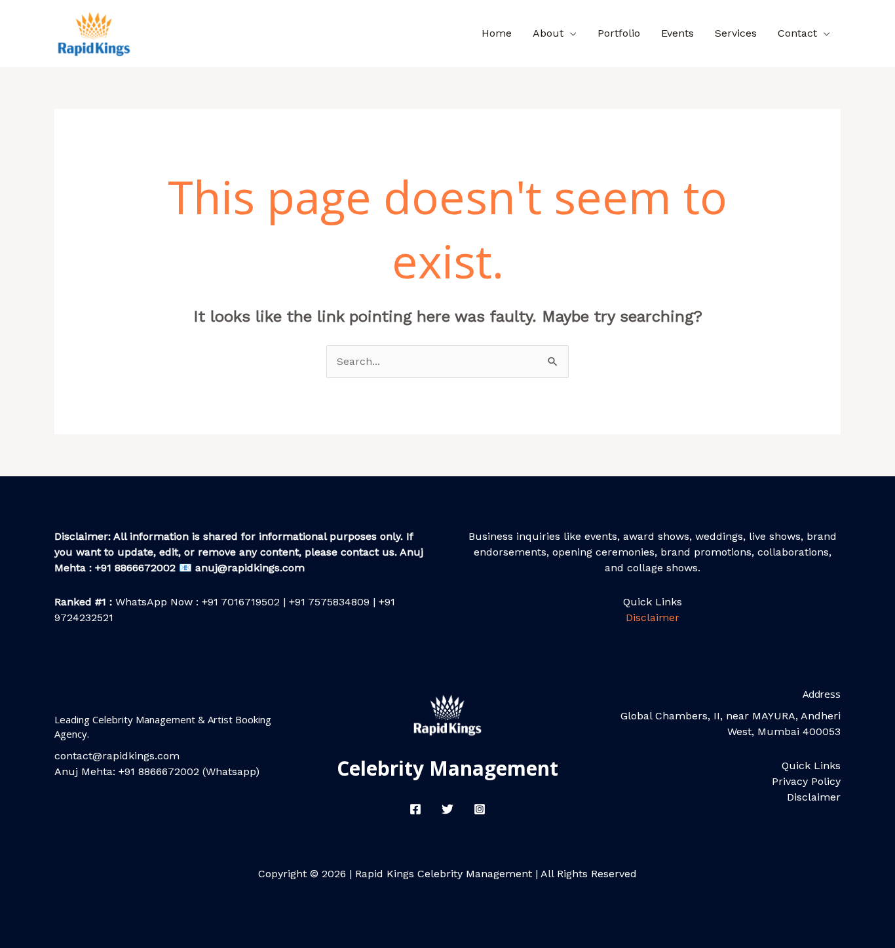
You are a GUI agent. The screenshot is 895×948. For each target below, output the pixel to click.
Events (677, 33)
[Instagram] (480, 809)
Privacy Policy (806, 781)
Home (497, 33)
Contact (797, 33)
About (548, 33)
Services (736, 33)
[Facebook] (415, 809)
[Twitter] (447, 809)
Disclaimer (652, 617)
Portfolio (619, 33)
